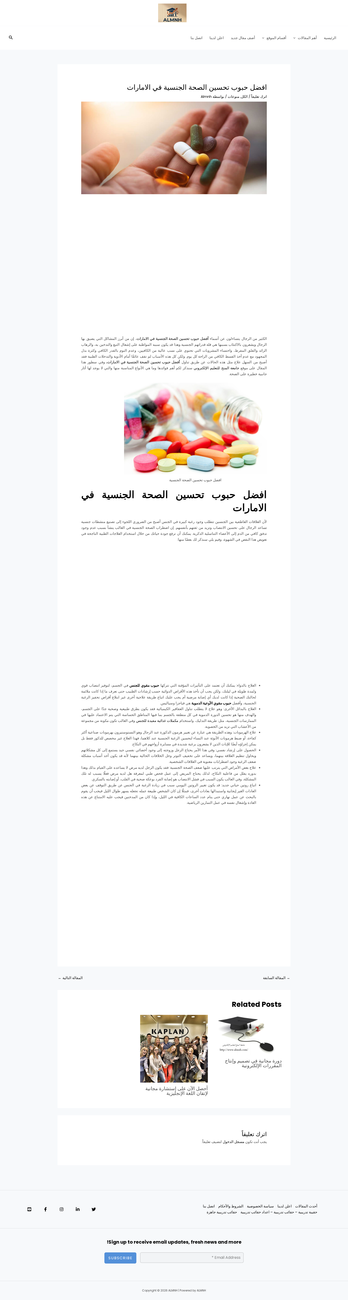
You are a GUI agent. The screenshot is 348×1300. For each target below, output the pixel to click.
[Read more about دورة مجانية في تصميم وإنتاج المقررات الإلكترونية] (247, 1034)
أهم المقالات (307, 37)
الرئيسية (330, 37)
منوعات (233, 96)
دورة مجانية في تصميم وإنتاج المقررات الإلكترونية (253, 1063)
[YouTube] (29, 1209)
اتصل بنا (196, 37)
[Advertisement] (174, 234)
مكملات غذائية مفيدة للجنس (157, 720)
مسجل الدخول (233, 1141)
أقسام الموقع (276, 37)
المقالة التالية (70, 977)
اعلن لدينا (217, 37)
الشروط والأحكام (230, 1206)
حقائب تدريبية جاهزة (222, 1212)
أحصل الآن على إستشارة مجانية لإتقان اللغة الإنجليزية (176, 1091)
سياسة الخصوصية (260, 1206)
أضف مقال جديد (243, 37)
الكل (244, 96)
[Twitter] (94, 1209)
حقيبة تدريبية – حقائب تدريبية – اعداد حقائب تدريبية (279, 1212)
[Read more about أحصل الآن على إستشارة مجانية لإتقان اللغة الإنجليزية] (174, 1048)
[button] (295, 38)
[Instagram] (61, 1209)
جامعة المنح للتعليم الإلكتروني (216, 367)
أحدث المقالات (306, 1206)
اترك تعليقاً (259, 96)
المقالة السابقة (276, 977)
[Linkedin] (78, 1209)
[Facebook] (45, 1209)
